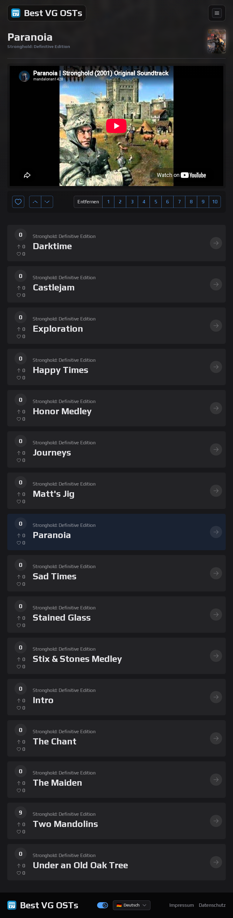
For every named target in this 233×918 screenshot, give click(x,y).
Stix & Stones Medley (77, 658)
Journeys (52, 452)
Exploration (58, 328)
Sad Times (54, 576)
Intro (43, 700)
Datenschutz (212, 905)
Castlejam (54, 287)
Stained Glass (62, 617)
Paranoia (52, 535)
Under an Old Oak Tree (80, 865)
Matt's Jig (54, 493)
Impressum (181, 905)
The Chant (54, 741)
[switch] (102, 905)
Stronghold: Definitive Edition (64, 236)
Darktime (52, 246)
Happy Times (60, 370)
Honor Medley (62, 411)
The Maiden (57, 782)
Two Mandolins (65, 824)
